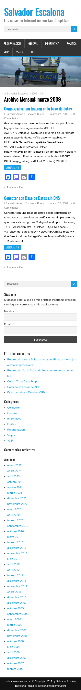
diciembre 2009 (17, 602)
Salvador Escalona (34, 11)
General (33, 43)
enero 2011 (14, 591)
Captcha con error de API (23, 387)
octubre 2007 (15, 663)
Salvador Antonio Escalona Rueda (25, 114)
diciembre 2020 (17, 498)
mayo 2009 (14, 619)
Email (7, 324)
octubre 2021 (15, 481)
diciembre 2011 (16, 580)
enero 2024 (14, 470)
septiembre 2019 (17, 525)
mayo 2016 (14, 536)
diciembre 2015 (17, 547)
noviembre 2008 (17, 635)
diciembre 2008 (17, 630)
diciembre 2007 (17, 657)
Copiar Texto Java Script (22, 381)
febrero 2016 (15, 542)
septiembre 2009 (17, 613)
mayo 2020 (14, 509)
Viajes (19, 52)
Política (71, 43)
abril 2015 (13, 564)
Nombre (9, 311)
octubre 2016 (15, 531)
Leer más (12, 167)
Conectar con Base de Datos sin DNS (32, 198)
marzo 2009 (14, 624)
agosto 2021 (15, 487)
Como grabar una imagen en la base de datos (38, 108)
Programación (12, 43)
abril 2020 (13, 514)
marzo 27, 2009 (59, 114)
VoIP (6, 52)
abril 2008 (13, 652)
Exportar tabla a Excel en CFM (26, 392)
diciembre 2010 (17, 597)
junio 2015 (13, 558)
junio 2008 (13, 646)
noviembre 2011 (17, 586)
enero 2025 (14, 465)
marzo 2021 (14, 492)
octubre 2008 (15, 641)
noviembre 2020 (17, 503)
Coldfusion (13, 407)
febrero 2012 (15, 575)
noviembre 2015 (17, 553)
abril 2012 (13, 569)
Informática (52, 43)
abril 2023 (13, 476)
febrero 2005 (15, 668)
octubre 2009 (15, 608)
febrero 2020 (15, 520)
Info (33, 52)
